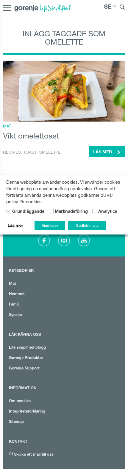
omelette (50, 152)
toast (29, 152)
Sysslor (15, 315)
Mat (7, 126)
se (108, 7)
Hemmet (17, 294)
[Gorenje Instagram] (64, 240)
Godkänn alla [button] (87, 225)
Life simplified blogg (27, 348)
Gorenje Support (24, 369)
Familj (14, 305)
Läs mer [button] (103, 152)
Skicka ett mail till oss (33, 455)
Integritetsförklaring (27, 412)
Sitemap (16, 422)
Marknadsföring (71, 212)
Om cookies (20, 401)
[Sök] (122, 7)
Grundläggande (28, 212)
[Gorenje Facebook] (44, 240)
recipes (12, 152)
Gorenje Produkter (26, 358)
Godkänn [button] (50, 225)
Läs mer (15, 225)
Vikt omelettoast (31, 135)
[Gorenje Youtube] (84, 240)
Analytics (107, 212)
